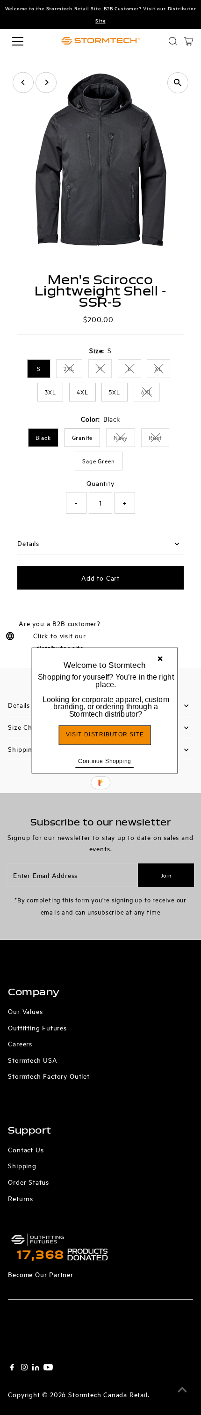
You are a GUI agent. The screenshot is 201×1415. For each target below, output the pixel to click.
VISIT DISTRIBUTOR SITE (105, 734)
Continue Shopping (104, 760)
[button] (105, 695)
